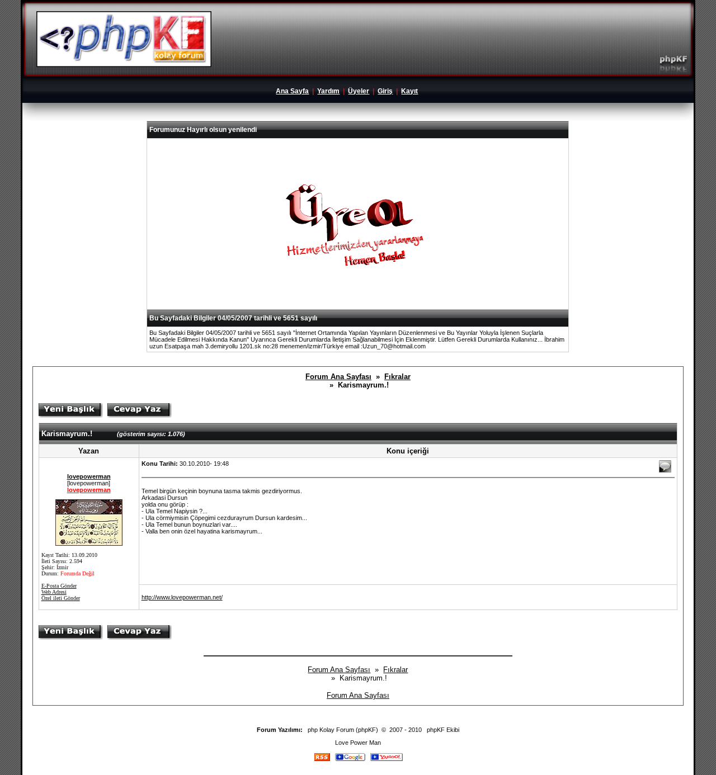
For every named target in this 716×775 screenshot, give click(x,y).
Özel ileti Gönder (60, 598)
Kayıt (409, 91)
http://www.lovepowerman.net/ (182, 597)
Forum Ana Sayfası (338, 376)
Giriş (385, 91)
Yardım (328, 91)
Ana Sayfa (292, 91)
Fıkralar (397, 376)
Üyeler (358, 91)
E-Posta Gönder (59, 586)
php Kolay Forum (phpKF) (343, 729)
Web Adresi (54, 592)
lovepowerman (89, 476)
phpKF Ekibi (443, 729)
